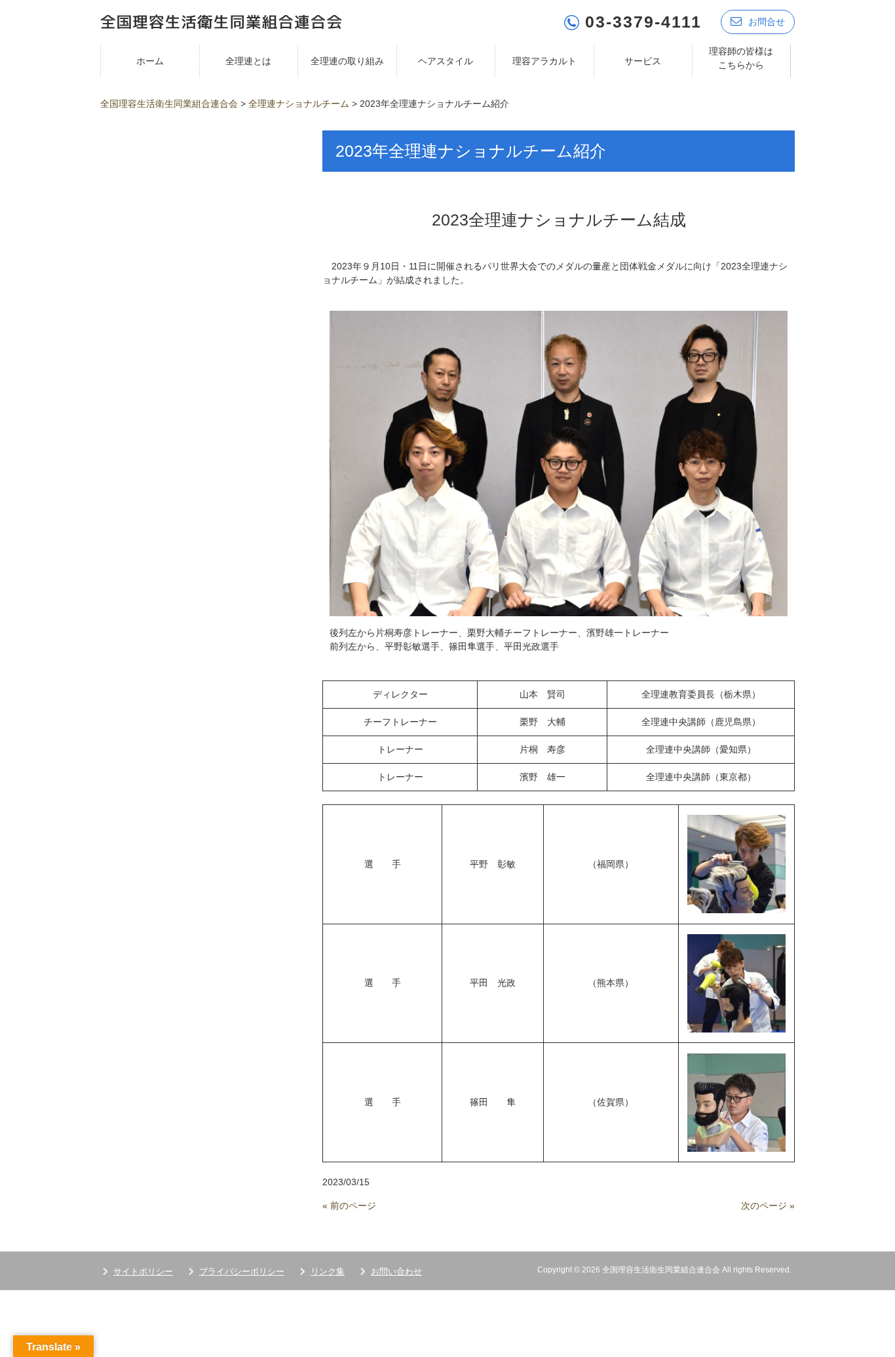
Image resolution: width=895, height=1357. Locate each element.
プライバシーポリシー (241, 1271)
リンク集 (328, 1271)
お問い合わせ (396, 1271)
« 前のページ (349, 1205)
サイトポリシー (143, 1271)
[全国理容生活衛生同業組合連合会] (221, 20)
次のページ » (768, 1205)
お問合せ (766, 21)
